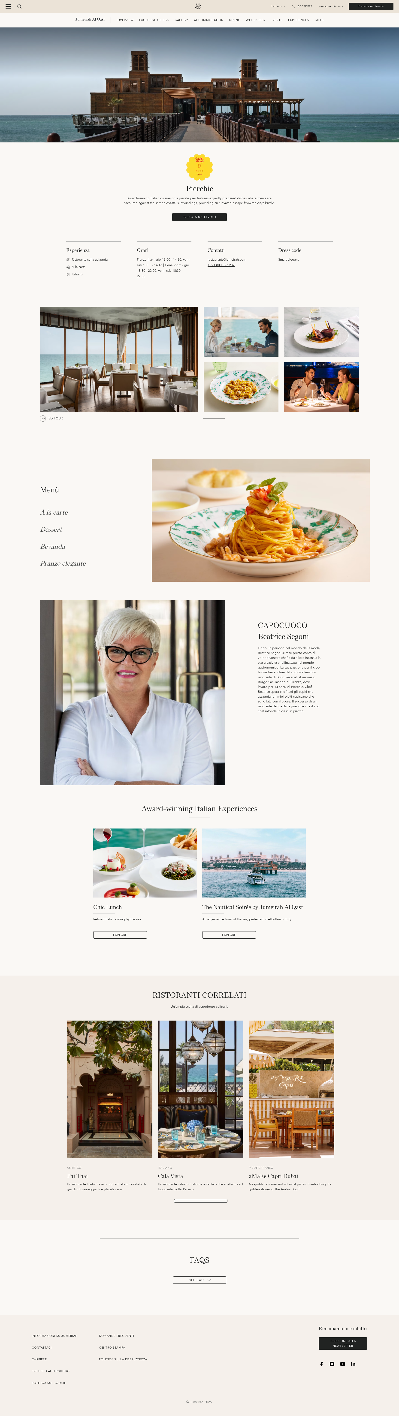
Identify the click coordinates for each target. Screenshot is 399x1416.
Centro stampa (112, 1347)
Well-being (255, 20)
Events (276, 20)
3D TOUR (55, 418)
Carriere (39, 1359)
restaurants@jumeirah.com (227, 259)
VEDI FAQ (196, 1280)
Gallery (181, 20)
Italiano (276, 7)
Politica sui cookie (49, 1383)
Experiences (298, 20)
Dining (234, 20)
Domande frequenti (116, 1336)
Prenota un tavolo (371, 6)
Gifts (319, 20)
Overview (126, 20)
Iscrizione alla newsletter (343, 1343)
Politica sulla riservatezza (123, 1359)
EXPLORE (120, 935)
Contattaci (42, 1347)
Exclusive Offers (154, 20)
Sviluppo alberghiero (51, 1371)
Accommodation (209, 20)
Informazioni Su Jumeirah (55, 1336)
